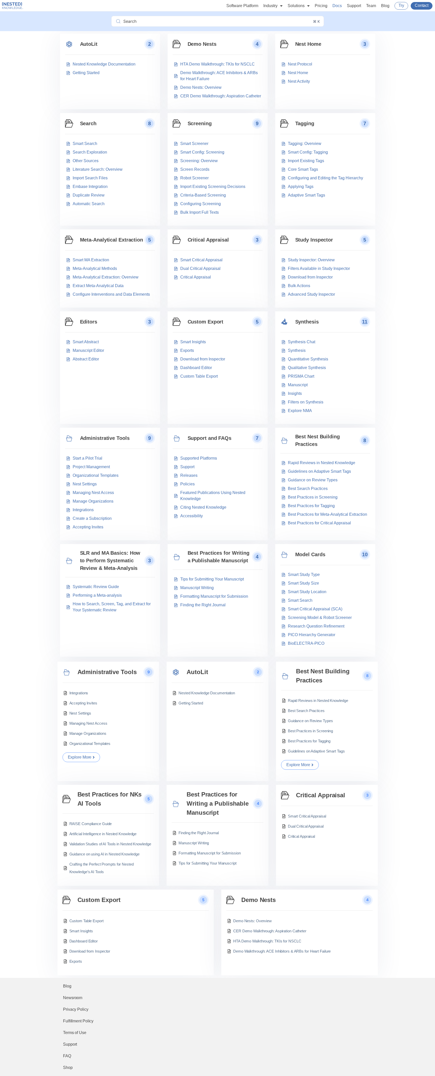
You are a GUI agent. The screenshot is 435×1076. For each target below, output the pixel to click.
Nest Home (308, 44)
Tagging (304, 123)
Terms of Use (74, 1032)
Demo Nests (202, 44)
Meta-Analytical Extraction (111, 240)
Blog (385, 6)
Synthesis (307, 322)
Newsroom (72, 998)
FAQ (67, 1056)
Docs (337, 6)
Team (371, 6)
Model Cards (310, 554)
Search (88, 123)
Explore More (80, 757)
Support (354, 6)
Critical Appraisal (208, 240)
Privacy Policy (75, 1009)
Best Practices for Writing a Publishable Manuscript (218, 556)
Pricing (321, 6)
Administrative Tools (105, 438)
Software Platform (242, 6)
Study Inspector (314, 240)
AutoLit (88, 44)
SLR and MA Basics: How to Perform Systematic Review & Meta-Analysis (110, 560)
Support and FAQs (209, 438)
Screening (200, 123)
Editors (88, 322)
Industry (270, 6)
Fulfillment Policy (78, 1021)
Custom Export (206, 322)
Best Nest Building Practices (317, 440)
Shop (68, 1067)
